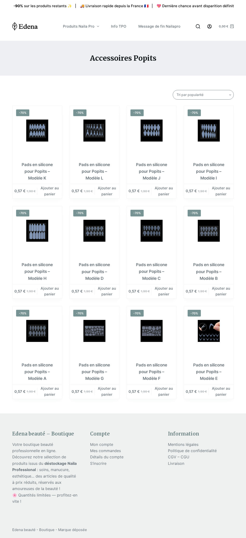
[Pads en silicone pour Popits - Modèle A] (37, 331)
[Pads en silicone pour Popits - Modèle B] (209, 231)
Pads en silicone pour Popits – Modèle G (94, 372)
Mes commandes (105, 450)
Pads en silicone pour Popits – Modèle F (151, 372)
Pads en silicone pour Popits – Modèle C (151, 271)
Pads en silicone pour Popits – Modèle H (37, 271)
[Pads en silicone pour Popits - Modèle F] (151, 331)
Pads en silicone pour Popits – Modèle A (37, 372)
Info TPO (118, 26)
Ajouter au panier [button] (50, 191)
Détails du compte (106, 456)
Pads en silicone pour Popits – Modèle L (94, 171)
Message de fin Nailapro (159, 26)
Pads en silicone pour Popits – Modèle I (208, 171)
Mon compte (101, 444)
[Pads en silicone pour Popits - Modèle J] (151, 130)
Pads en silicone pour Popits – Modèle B (208, 271)
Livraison (176, 463)
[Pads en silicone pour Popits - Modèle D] (94, 231)
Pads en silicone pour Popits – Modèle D (94, 271)
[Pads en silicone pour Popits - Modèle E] (209, 331)
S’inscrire (98, 463)
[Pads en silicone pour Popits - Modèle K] (37, 130)
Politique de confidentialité (192, 450)
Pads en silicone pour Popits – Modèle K (37, 171)
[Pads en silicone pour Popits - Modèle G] (94, 331)
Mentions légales (183, 444)
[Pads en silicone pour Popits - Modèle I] (209, 130)
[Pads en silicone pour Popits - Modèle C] (151, 231)
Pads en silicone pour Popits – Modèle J (151, 171)
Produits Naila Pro (78, 26)
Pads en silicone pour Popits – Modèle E (208, 372)
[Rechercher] (198, 26)
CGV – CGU (178, 456)
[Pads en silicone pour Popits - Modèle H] (37, 231)
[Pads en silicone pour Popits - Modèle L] (94, 130)
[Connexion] (209, 26)
